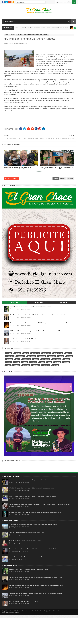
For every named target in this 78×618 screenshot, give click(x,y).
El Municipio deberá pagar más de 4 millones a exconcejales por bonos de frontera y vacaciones (19, 168)
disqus (55, 178)
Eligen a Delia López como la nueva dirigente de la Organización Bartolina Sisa (32, 496)
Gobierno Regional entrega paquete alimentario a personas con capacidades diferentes (35, 512)
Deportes (68, 353)
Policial (17, 362)
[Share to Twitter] (7, 164)
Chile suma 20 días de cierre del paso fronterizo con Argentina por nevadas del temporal (38, 331)
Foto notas (9, 359)
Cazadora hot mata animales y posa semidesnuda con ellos (26, 532)
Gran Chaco (26, 359)
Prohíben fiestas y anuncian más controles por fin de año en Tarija (28, 480)
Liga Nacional (56, 359)
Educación (42, 356)
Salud (49, 362)
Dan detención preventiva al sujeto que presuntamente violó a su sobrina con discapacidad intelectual (39, 504)
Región (42, 362)
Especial (61, 356)
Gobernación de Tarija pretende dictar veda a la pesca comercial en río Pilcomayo (33, 524)
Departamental (58, 353)
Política (25, 362)
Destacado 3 (21, 356)
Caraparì (17, 353)
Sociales (57, 362)
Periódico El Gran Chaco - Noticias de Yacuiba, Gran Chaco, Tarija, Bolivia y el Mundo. (35, 611)
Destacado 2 (10, 356)
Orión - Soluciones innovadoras (10, 612)
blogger (62, 178)
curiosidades (46, 353)
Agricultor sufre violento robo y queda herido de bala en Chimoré (30, 306)
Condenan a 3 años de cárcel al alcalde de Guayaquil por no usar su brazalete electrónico (38, 315)
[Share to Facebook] (5, 164)
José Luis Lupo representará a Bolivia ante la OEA (25, 339)
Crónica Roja (35, 353)
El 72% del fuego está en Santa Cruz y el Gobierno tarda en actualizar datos (31, 488)
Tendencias (36, 365)
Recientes (19, 43)
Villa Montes (46, 365)
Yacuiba (13, 34)
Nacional (66, 359)
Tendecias (26, 365)
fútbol (17, 359)
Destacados (31, 356)
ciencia (26, 353)
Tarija (8, 365)
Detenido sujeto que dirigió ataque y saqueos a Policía (25, 540)
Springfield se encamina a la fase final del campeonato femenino (28, 557)
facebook (70, 178)
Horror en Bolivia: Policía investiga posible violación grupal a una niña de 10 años (33, 549)
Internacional (65, 27)
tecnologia (16, 365)
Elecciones (52, 356)
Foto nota (69, 356)
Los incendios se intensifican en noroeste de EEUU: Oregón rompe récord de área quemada (38, 323)
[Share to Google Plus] (9, 164)
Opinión (9, 362)
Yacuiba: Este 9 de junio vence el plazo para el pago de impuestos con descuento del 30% (56, 168)
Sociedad (66, 362)
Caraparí (9, 353)
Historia (36, 359)
